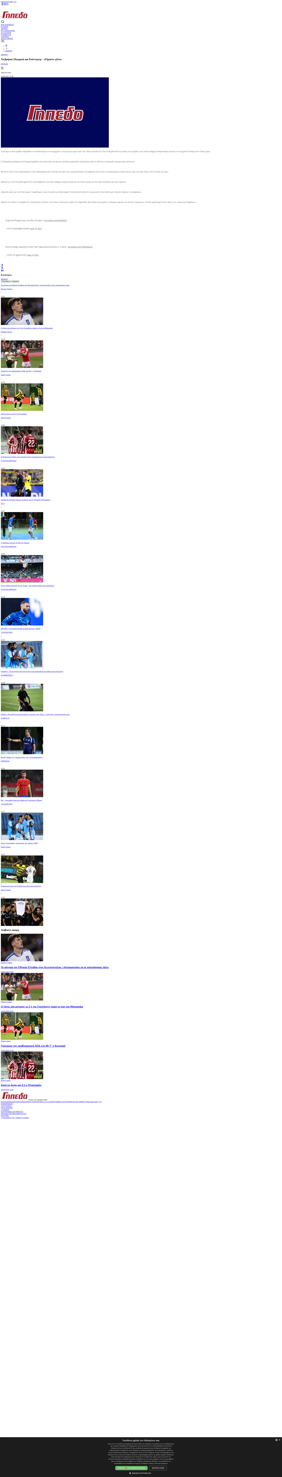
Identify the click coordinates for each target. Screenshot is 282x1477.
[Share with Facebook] (2, 265)
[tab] (6, 281)
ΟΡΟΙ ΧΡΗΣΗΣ (6, 1108)
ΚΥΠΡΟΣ (4, 27)
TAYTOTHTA (6, 1106)
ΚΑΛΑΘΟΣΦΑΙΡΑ (8, 31)
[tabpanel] (141, 604)
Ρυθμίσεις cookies (148, 1463)
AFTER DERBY (7, 39)
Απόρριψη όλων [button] (158, 1468)
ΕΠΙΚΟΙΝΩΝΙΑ (7, 1104)
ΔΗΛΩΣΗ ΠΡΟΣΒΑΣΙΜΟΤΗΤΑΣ (13, 1114)
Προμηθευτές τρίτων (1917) (139, 1452)
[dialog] (141, 1457)
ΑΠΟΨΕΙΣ (5, 37)
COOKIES (5, 1110)
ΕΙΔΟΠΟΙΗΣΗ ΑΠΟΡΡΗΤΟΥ (12, 1112)
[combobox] (276, 1440)
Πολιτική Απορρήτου (161, 1463)
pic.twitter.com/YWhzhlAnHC (80, 247)
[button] (141, 1473)
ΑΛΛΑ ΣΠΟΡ (6, 33)
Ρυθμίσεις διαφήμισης (144, 1461)
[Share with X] (2, 267)
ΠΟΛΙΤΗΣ (5, 1116)
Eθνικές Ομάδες (6, 963)
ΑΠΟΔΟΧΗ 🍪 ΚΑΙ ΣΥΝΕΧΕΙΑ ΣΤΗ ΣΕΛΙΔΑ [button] (131, 1468)
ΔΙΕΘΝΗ (4, 29)
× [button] (279, 1440)
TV (15, 2)
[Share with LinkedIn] (2, 270)
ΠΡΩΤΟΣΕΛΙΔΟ (7, 2)
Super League (6, 1041)
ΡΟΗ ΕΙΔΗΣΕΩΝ (7, 25)
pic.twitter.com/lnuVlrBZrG (55, 220)
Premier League (6, 1002)
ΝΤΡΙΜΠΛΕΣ (6, 35)
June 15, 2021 (36, 228)
